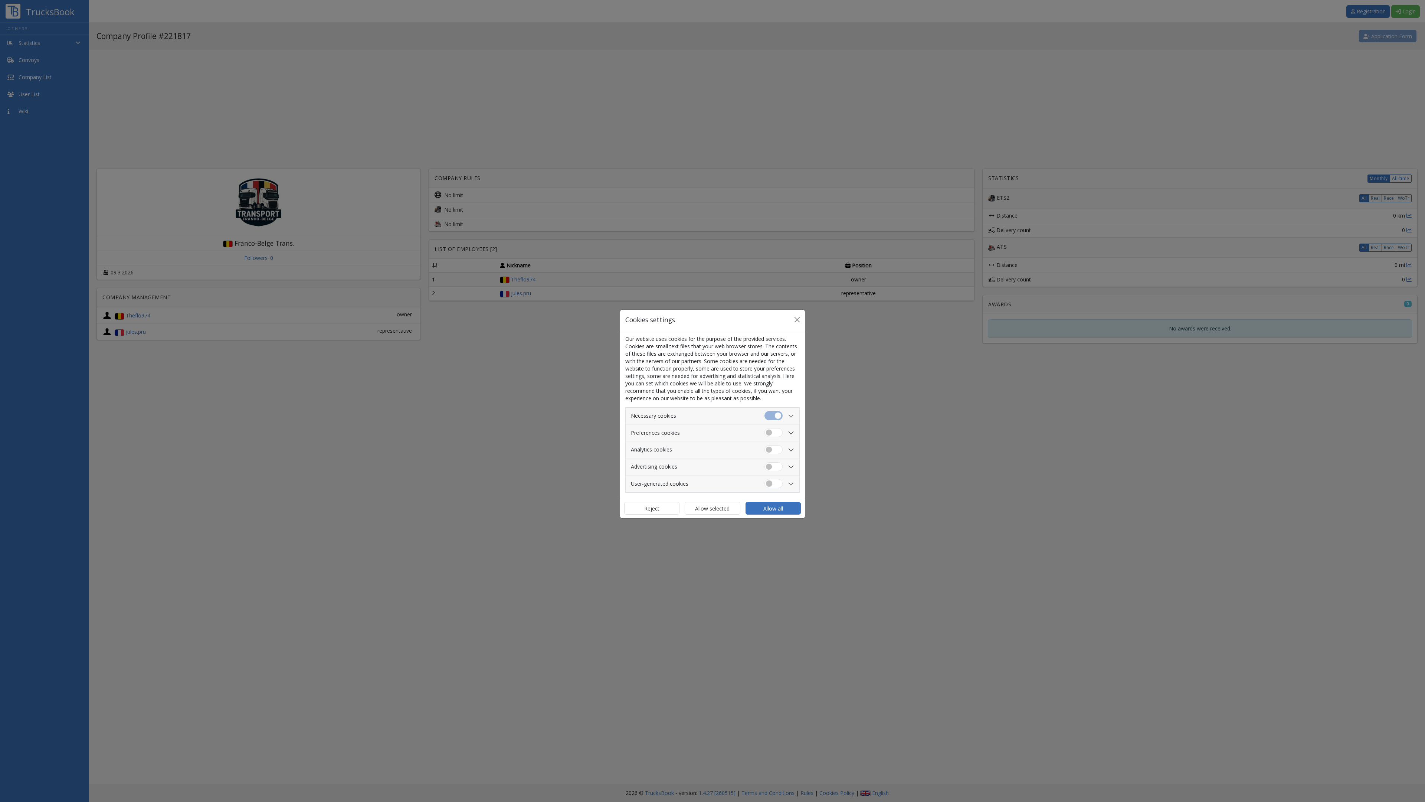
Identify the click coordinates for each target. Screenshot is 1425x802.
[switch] (773, 432)
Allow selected (712, 508)
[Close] (797, 319)
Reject (651, 508)
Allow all (773, 508)
